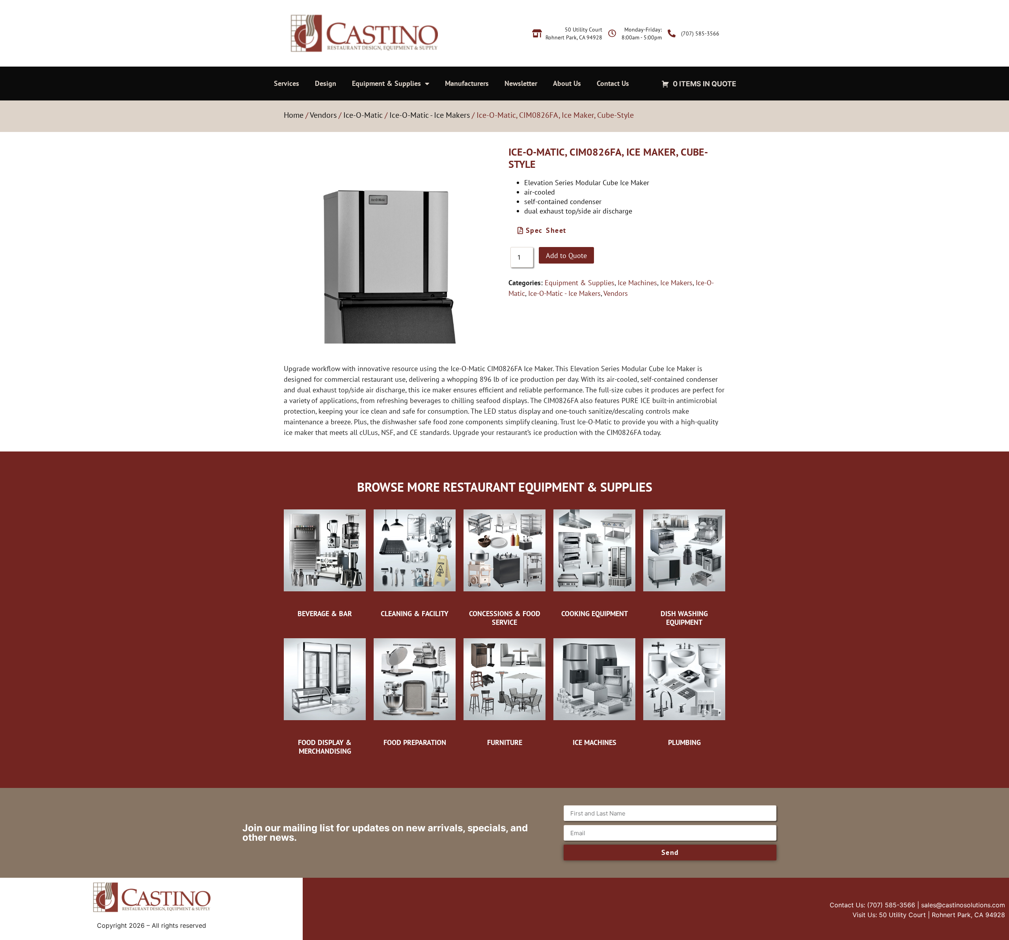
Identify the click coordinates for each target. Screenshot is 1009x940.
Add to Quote (566, 255)
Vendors (323, 115)
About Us (567, 83)
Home (293, 115)
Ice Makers (676, 282)
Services (286, 83)
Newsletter (520, 83)
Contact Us (613, 83)
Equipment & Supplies (386, 83)
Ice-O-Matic (363, 115)
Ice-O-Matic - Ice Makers (429, 115)
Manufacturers (467, 83)
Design (325, 83)
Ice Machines (637, 282)
